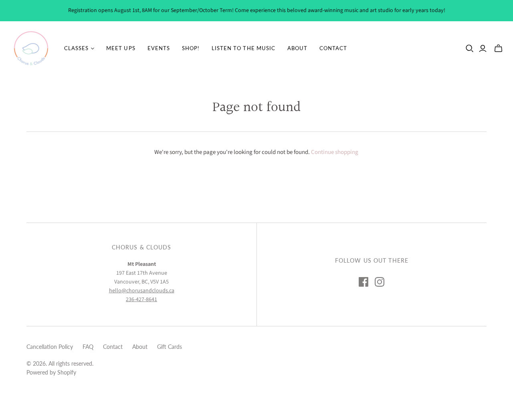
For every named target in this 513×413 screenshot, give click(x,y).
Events (158, 48)
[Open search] (470, 49)
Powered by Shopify (51, 372)
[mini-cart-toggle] (498, 48)
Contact (333, 48)
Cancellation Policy (49, 346)
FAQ (88, 346)
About (297, 48)
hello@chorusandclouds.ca (141, 291)
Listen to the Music (243, 48)
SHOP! (191, 48)
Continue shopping (334, 152)
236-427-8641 (141, 300)
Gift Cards (169, 346)
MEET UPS (120, 48)
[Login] (483, 48)
